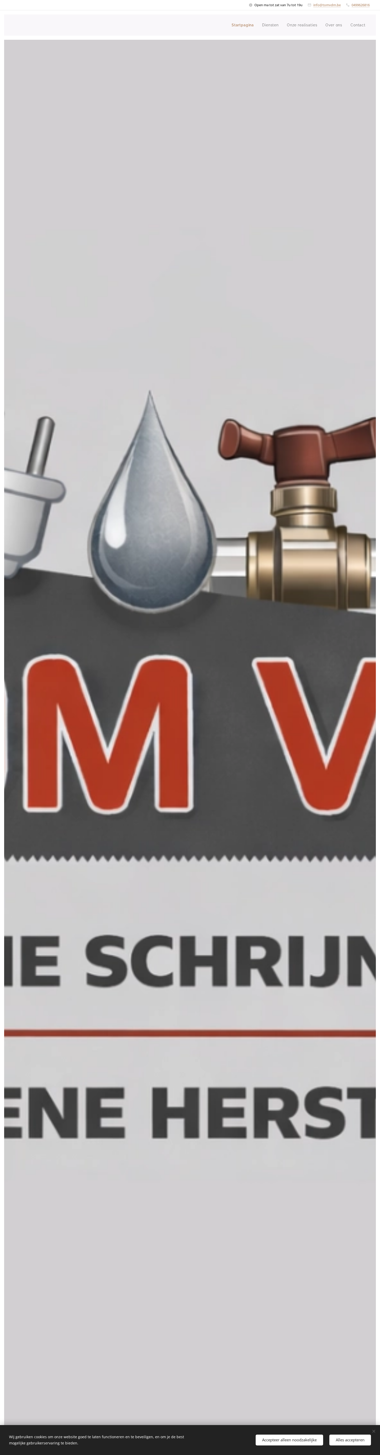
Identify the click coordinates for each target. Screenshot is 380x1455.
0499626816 (361, 5)
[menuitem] (244, 25)
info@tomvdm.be (327, 5)
